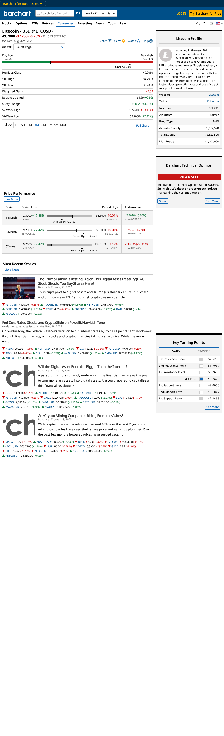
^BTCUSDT (12, 455)
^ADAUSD (111, 353)
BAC (82, 349)
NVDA (9, 349)
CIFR (8, 451)
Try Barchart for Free (205, 13)
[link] (148, 41)
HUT (49, 446)
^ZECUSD (113, 442)
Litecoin (213, 95)
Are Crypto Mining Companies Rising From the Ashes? (80, 415)
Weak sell (189, 176)
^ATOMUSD (87, 393)
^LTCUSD (11, 304)
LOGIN (181, 13)
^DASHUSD (44, 442)
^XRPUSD (11, 309)
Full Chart (142, 125)
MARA (9, 442)
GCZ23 (9, 402)
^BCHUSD (11, 446)
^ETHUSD (93, 304)
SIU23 (47, 397)
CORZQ (80, 446)
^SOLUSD (11, 314)
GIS (38, 353)
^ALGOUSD (85, 397)
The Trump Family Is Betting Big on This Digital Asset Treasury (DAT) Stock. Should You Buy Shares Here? (91, 281)
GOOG (9, 393)
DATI (119, 309)
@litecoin (213, 101)
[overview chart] (77, 154)
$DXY (8, 353)
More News (11, 269)
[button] (219, 23)
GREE (114, 446)
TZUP (49, 309)
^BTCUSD (81, 309)
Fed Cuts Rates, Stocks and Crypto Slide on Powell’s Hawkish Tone (53, 322)
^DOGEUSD (51, 304)
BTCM (82, 442)
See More (12, 199)
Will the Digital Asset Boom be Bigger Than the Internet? (82, 367)
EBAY (119, 397)
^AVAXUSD (12, 407)
